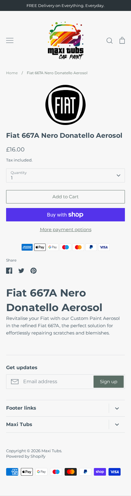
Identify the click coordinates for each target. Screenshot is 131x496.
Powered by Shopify (25, 456)
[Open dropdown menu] (117, 408)
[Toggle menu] (9, 40)
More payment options (65, 229)
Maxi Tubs (51, 450)
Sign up (108, 381)
